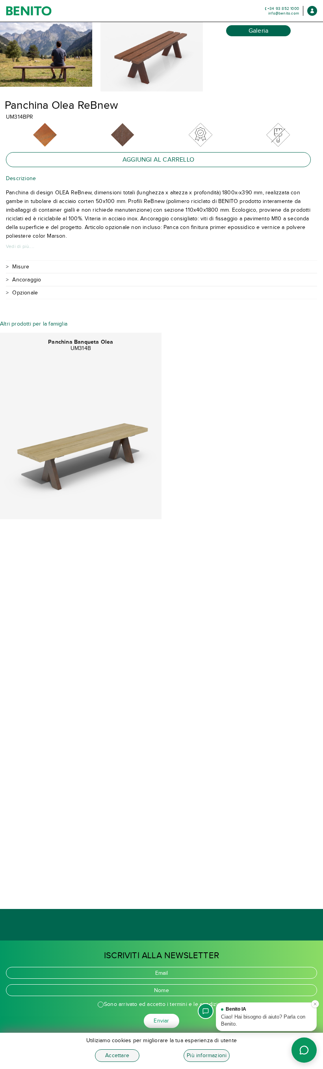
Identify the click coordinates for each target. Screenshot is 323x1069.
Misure (20, 267)
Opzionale (25, 293)
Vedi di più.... (20, 246)
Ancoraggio (26, 280)
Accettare (117, 1055)
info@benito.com (283, 13)
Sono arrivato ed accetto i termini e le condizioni (164, 1004)
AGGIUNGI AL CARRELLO (158, 159)
